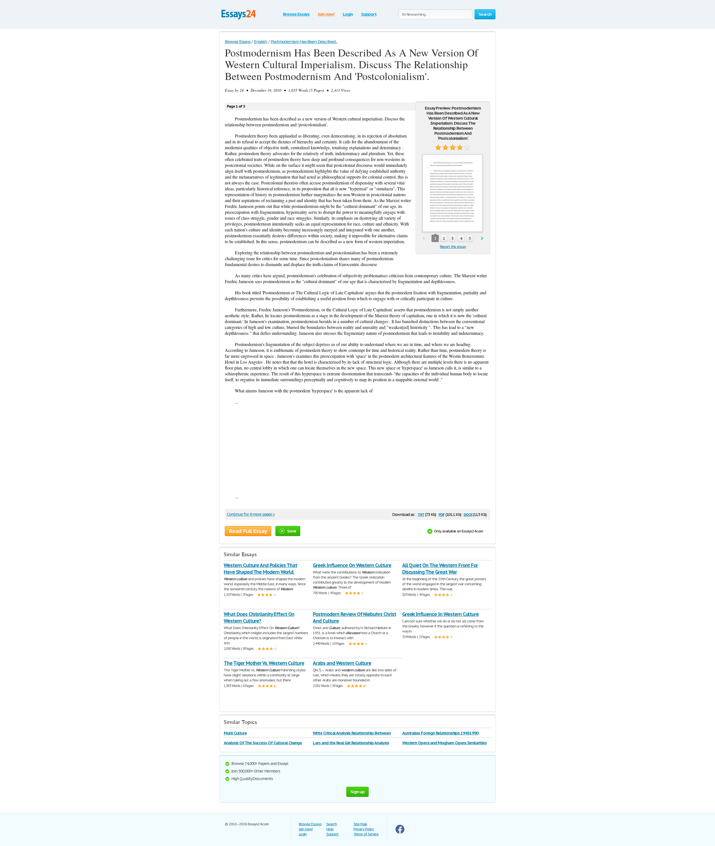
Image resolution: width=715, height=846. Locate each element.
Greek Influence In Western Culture (440, 614)
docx (468, 514)
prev (423, 238)
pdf (441, 514)
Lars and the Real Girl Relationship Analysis (351, 742)
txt (421, 514)
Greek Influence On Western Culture (352, 565)
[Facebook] (399, 832)
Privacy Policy (364, 829)
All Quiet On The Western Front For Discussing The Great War (440, 568)
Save (291, 531)
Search (331, 824)
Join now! (326, 14)
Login (348, 14)
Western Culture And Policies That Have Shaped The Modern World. (260, 568)
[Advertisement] (357, 449)
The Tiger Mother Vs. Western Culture (264, 663)
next (482, 238)
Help (329, 829)
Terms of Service (366, 834)
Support (368, 14)
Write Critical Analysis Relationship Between (351, 733)
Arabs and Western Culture (342, 663)
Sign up (357, 791)
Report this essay (453, 246)
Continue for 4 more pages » (251, 514)
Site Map (360, 824)
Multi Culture (235, 733)
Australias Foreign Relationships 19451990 (440, 733)
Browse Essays (296, 14)
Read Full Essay (248, 531)
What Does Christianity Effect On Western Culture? (259, 617)
